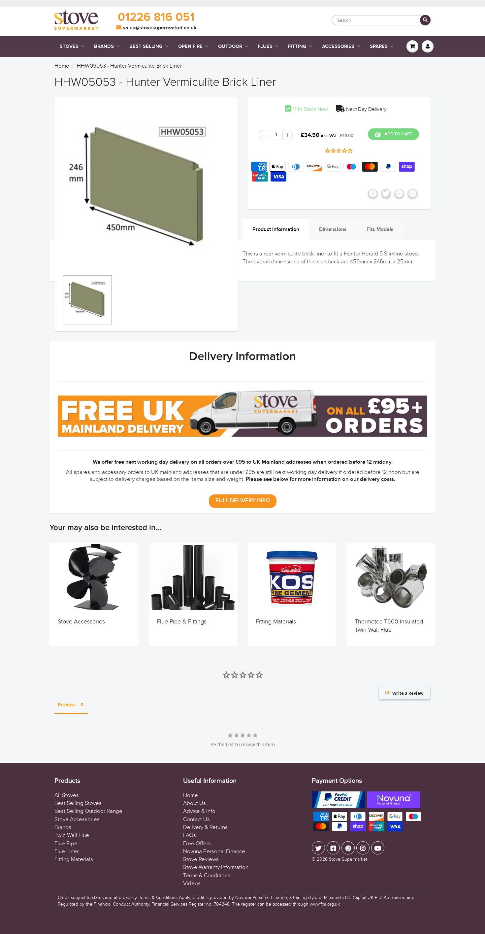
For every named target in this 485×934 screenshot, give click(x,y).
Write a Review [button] (408, 693)
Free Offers (197, 843)
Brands (104, 46)
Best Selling (146, 46)
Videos (192, 883)
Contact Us (196, 819)
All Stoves (66, 795)
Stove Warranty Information (215, 867)
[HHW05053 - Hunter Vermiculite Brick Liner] (146, 187)
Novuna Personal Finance (214, 851)
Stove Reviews (201, 859)
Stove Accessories (81, 621)
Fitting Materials (276, 621)
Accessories (338, 46)
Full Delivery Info (242, 501)
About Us (194, 803)
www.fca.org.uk (325, 904)
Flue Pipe (66, 843)
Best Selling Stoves (78, 803)
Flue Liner (66, 851)
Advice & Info (199, 811)
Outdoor (230, 46)
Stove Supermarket (348, 859)
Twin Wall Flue (71, 835)
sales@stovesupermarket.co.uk (158, 27)
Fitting (297, 46)
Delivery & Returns (205, 827)
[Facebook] (333, 847)
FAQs (189, 835)
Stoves (69, 46)
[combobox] (381, 20)
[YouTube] (377, 847)
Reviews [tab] (67, 704)
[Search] (425, 20)
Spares (379, 46)
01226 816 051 (156, 17)
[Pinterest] (348, 847)
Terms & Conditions (206, 875)
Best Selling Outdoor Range (88, 811)
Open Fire (190, 46)
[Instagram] (363, 847)
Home (61, 66)
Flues (265, 46)
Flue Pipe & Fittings (182, 621)
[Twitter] (318, 847)
